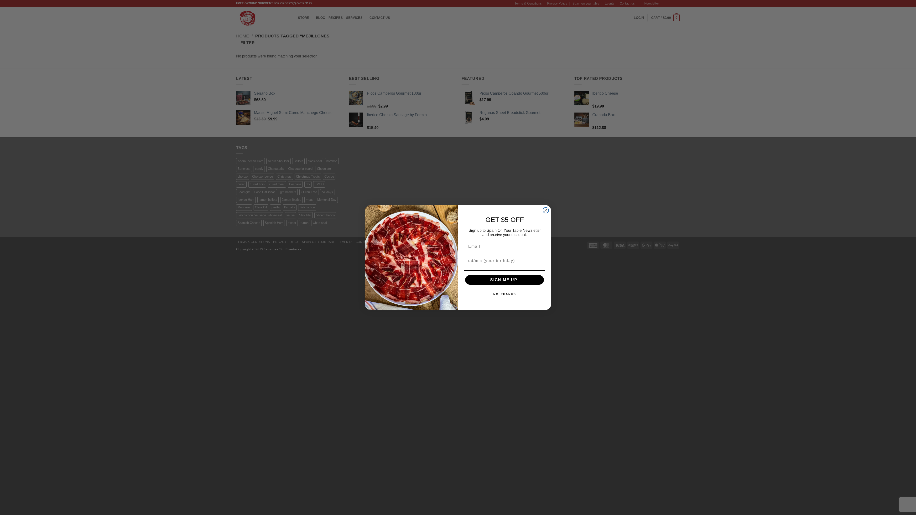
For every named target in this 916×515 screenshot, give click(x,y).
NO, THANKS (504, 294)
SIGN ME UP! (504, 280)
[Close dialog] (546, 210)
